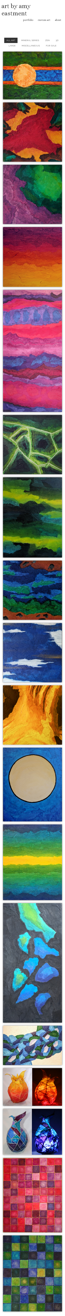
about (58, 20)
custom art (44, 20)
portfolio (28, 20)
